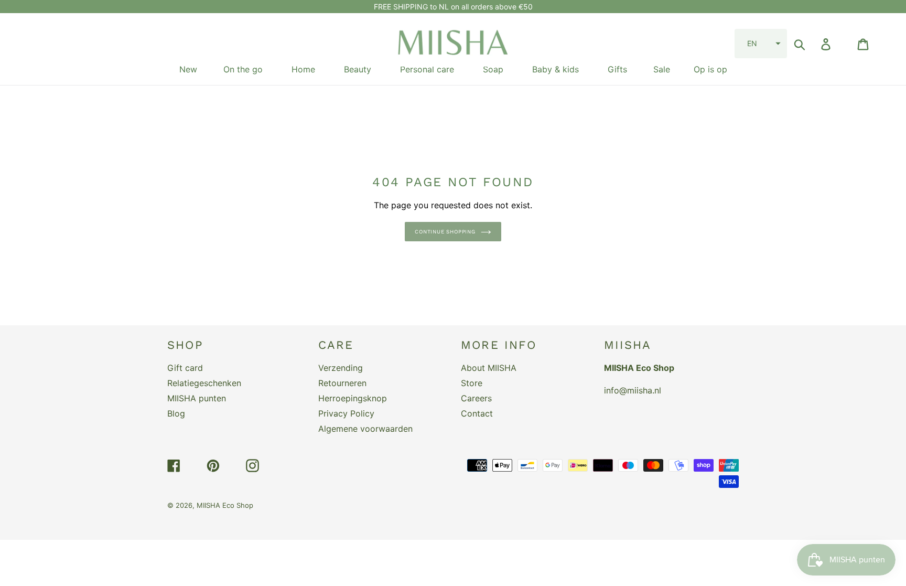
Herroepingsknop (352, 398)
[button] (761, 43)
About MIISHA (488, 368)
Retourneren (342, 383)
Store (471, 383)
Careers (476, 398)
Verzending (340, 368)
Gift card (185, 368)
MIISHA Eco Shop (225, 505)
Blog (176, 413)
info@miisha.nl (632, 390)
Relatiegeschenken (204, 383)
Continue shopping (445, 232)
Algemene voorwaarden (365, 428)
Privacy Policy (346, 413)
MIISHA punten (196, 398)
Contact (477, 413)
